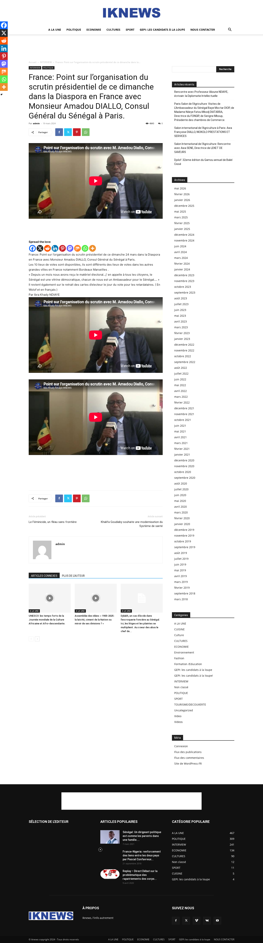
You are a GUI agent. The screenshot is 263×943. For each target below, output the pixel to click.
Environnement (184, 652)
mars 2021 (181, 443)
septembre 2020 (184, 478)
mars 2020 (181, 512)
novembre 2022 (184, 350)
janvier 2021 (182, 454)
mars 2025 (181, 217)
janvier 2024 (182, 269)
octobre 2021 (182, 420)
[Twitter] (68, 132)
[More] (92, 248)
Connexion (181, 746)
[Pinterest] (77, 132)
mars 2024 (181, 258)
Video (177, 716)
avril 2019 (180, 576)
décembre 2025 (184, 206)
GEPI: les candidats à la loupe (162, 29)
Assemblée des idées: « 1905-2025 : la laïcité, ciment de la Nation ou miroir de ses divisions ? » (95, 619)
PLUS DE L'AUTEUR (73, 575)
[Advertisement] (131, 47)
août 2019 (180, 553)
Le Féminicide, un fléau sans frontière (53, 522)
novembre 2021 (184, 414)
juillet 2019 (181, 559)
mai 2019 (180, 570)
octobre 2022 (182, 356)
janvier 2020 (182, 524)
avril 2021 (180, 437)
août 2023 (180, 298)
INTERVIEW (46, 62)
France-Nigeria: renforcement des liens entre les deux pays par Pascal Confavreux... (142, 855)
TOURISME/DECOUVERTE (190, 704)
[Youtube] (217, 920)
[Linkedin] (55, 248)
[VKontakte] (207, 920)
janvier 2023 (182, 339)
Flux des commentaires (189, 758)
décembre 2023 (184, 275)
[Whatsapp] (85, 248)
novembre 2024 (184, 240)
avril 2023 (180, 321)
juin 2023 (180, 310)
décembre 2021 (184, 408)
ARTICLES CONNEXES (44, 575)
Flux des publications (188, 752)
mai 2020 (180, 501)
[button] (229, 30)
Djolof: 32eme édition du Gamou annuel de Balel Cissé (203, 161)
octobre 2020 (182, 472)
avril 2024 (180, 252)
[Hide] (1, 94)
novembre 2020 (184, 466)
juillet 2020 (181, 489)
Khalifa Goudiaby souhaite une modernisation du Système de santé (132, 524)
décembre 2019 (184, 530)
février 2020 (182, 518)
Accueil (32, 62)
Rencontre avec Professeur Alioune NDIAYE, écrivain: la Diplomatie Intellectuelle (201, 93)
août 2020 (180, 483)
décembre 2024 (184, 234)
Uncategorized (183, 710)
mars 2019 (181, 582)
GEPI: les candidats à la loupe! (193, 675)
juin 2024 (180, 246)
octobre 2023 (182, 287)
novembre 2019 (184, 535)
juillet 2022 (181, 373)
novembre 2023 (184, 281)
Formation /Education (188, 664)
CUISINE (179, 629)
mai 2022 (180, 385)
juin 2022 (180, 379)
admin (36, 123)
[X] (40, 248)
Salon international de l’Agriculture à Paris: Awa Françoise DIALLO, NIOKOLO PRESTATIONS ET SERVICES (203, 132)
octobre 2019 (182, 541)
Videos (178, 722)
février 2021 (182, 449)
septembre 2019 (184, 547)
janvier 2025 (182, 229)
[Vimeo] (196, 920)
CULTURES (113, 29)
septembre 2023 (184, 292)
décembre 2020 (184, 460)
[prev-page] (31, 639)
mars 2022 (181, 396)
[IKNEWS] (131, 12)
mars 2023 (181, 327)
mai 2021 (180, 431)
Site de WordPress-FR (188, 763)
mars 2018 (181, 599)
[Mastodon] (70, 248)
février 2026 (182, 194)
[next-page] (37, 639)
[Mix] (77, 248)
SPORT (130, 29)
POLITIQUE (73, 29)
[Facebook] (59, 132)
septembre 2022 (184, 362)
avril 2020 (180, 506)
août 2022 (180, 368)
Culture (179, 635)
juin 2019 (180, 564)
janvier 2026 (182, 200)
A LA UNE (54, 29)
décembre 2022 (184, 344)
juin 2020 (180, 495)
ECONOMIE (93, 29)
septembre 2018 (184, 593)
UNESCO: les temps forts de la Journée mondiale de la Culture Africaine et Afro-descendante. (47, 619)
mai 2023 (180, 315)
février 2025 (182, 223)
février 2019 (182, 587)
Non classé (181, 687)
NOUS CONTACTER (202, 29)
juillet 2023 (181, 304)
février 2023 (182, 333)
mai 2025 (180, 211)
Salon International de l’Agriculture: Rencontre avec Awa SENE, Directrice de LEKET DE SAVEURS (202, 148)
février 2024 (182, 263)
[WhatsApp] (86, 132)
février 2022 (182, 402)
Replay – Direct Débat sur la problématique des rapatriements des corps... (140, 875)
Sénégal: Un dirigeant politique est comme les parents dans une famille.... (142, 836)
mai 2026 (180, 188)
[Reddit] (47, 248)
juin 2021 (180, 425)
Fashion (179, 658)
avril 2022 (180, 391)
